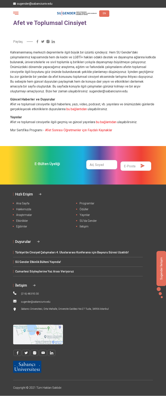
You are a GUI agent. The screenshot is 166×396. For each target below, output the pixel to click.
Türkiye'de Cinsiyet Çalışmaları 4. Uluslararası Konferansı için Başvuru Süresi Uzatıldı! (72, 252)
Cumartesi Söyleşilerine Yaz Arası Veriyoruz (44, 271)
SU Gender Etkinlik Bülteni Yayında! (38, 262)
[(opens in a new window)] (37, 42)
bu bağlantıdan (76, 109)
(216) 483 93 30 (30, 293)
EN (104, 13)
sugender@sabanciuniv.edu (34, 3)
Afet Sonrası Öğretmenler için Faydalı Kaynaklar (78, 130)
